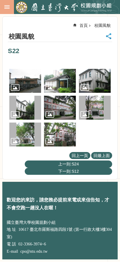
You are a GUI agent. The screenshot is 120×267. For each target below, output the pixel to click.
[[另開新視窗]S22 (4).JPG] (25, 108)
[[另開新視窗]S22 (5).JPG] (60, 108)
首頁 (84, 25)
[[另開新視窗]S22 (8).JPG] (60, 134)
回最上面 (101, 155)
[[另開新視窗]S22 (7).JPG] (25, 134)
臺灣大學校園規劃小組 (66, 7)
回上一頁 (80, 155)
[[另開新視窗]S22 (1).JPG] (25, 81)
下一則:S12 (68, 171)
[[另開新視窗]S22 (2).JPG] (60, 81)
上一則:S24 (68, 164)
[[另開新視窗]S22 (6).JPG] (95, 108)
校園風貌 (102, 25)
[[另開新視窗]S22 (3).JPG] (95, 81)
